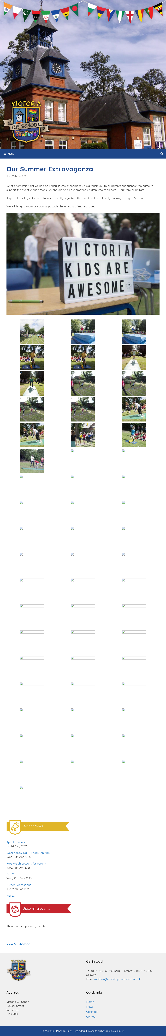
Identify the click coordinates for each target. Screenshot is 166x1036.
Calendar (92, 1011)
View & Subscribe (18, 944)
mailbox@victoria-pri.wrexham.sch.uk (117, 979)
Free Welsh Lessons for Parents (26, 863)
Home (90, 1001)
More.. (10, 895)
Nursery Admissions (18, 885)
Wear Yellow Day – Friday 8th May (28, 852)
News (89, 1006)
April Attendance (16, 842)
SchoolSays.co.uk (111, 1030)
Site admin (80, 1030)
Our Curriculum (15, 874)
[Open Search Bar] (161, 154)
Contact (91, 1016)
